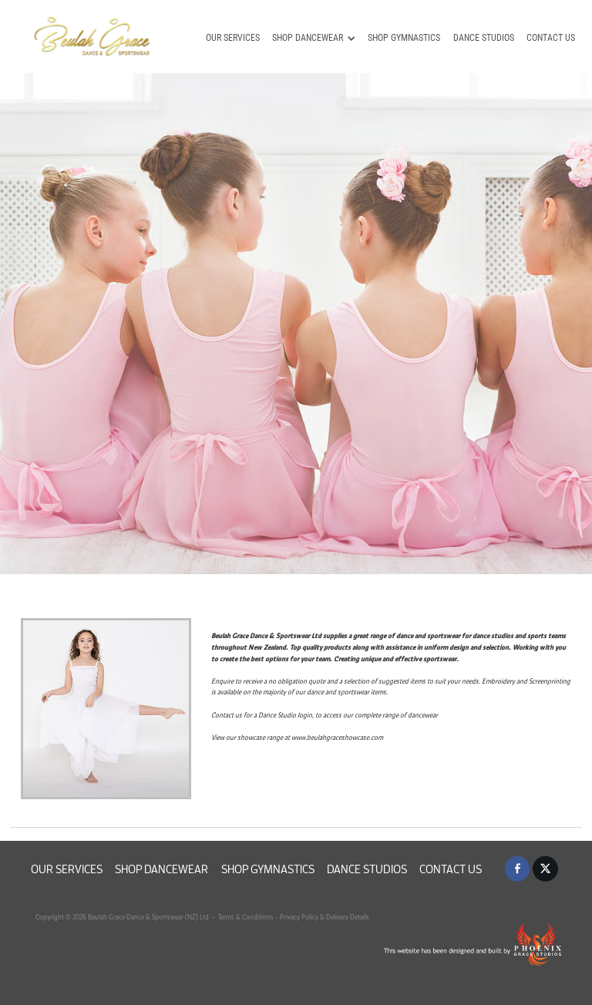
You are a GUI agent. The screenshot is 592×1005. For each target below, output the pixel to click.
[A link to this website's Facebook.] (517, 869)
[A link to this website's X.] (545, 869)
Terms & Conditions (245, 917)
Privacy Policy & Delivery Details (324, 917)
